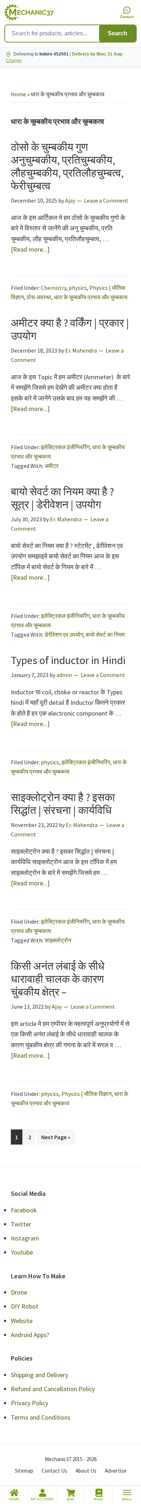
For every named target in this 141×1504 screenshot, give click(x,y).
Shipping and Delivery (39, 1375)
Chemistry (53, 287)
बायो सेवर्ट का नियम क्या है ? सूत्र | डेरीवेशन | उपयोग (62, 498)
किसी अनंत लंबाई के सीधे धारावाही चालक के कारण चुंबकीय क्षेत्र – (57, 979)
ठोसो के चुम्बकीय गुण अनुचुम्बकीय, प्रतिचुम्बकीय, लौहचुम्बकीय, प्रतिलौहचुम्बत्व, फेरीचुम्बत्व (67, 166)
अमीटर (51, 465)
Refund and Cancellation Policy (53, 1389)
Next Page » (55, 1139)
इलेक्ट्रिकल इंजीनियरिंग (65, 447)
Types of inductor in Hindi (68, 660)
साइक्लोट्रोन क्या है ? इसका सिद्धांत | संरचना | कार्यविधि (63, 803)
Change (14, 60)
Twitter (21, 1224)
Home (18, 94)
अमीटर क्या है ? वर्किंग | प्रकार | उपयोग (70, 329)
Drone (19, 1292)
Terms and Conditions (40, 1417)
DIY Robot (24, 1306)
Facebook (24, 1210)
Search (117, 33)
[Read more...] (30, 250)
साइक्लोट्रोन (57, 940)
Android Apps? (30, 1335)
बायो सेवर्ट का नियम (105, 634)
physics (78, 287)
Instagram (25, 1238)
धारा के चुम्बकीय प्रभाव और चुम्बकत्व (91, 297)
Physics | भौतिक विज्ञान (86, 1093)
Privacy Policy (29, 1403)
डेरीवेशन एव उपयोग (63, 634)
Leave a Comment (106, 200)
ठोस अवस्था (38, 297)
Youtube (22, 1252)
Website (22, 1321)
